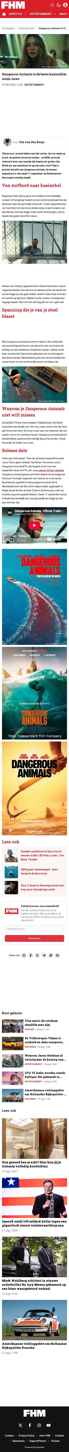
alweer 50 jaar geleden (51, 470)
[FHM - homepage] (13, 5)
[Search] (52, 5)
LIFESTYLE (15, 14)
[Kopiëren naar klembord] (50, 955)
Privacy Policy (26, 1435)
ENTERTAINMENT (41, 14)
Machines (30, 1047)
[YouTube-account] (49, 1425)
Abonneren (34, 938)
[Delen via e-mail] (57, 955)
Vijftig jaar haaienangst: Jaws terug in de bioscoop (39, 871)
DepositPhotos (37, 1441)
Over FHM (44, 1435)
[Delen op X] (37, 955)
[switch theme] (58, 5)
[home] (4, 14)
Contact (9, 1435)
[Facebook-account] (30, 1425)
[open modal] (65, 5)
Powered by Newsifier (34, 1447)
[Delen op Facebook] (30, 955)
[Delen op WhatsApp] (24, 955)
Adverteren (18, 1441)
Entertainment (34, 84)
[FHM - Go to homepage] (34, 1413)
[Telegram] (44, 955)
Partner (29, 1029)
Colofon (59, 1435)
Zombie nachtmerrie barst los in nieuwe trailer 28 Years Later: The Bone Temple (42, 855)
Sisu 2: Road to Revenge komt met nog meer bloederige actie (42, 887)
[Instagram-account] (39, 1425)
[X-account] (20, 1425)
